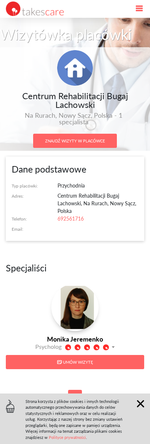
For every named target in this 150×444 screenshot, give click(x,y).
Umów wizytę (77, 362)
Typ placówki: (25, 186)
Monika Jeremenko (75, 338)
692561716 (71, 218)
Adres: (18, 196)
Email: (17, 229)
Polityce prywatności (67, 437)
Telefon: (19, 219)
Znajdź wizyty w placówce (75, 141)
